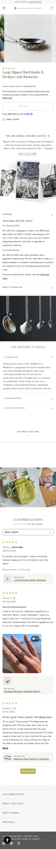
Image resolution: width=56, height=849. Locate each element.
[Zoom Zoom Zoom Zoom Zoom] (28, 38)
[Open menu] (7, 8)
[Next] (53, 503)
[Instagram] (18, 843)
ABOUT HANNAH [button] (10, 812)
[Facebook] (3, 843)
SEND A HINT (13, 119)
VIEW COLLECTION (27, 154)
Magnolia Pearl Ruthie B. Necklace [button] (31, 758)
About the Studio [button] (12, 803)
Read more (7, 98)
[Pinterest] (11, 843)
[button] (8, 68)
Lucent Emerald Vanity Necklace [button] (30, 580)
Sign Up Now (35, 2)
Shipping (7, 214)
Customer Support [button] (13, 794)
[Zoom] (10, 56)
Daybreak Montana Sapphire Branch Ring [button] (22, 691)
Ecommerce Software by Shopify (21, 839)
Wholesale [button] (8, 822)
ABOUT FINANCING (12, 287)
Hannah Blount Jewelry (18, 836)
